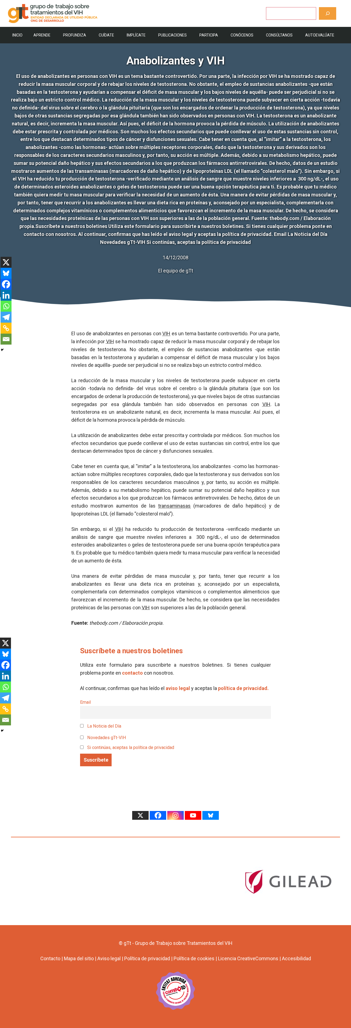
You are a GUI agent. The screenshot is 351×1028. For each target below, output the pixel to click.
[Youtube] (193, 815)
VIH (166, 333)
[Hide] (2, 350)
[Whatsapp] (6, 306)
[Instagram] (175, 815)
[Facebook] (6, 284)
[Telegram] (6, 317)
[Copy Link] (6, 328)
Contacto (50, 958)
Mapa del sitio (79, 958)
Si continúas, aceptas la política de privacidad (130, 747)
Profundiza (74, 35)
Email (85, 702)
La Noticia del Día (103, 726)
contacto (132, 673)
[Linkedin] (6, 295)
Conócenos (242, 35)
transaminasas (174, 506)
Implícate (136, 35)
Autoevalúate (319, 35)
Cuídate (106, 35)
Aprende (41, 35)
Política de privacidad (147, 958)
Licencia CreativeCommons (248, 958)
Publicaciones (172, 35)
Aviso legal (109, 958)
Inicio (17, 35)
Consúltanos (279, 35)
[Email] (6, 339)
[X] (6, 262)
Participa (208, 35)
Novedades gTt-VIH (106, 737)
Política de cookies (194, 958)
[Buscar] (327, 13)
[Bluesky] (6, 273)
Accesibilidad (296, 958)
